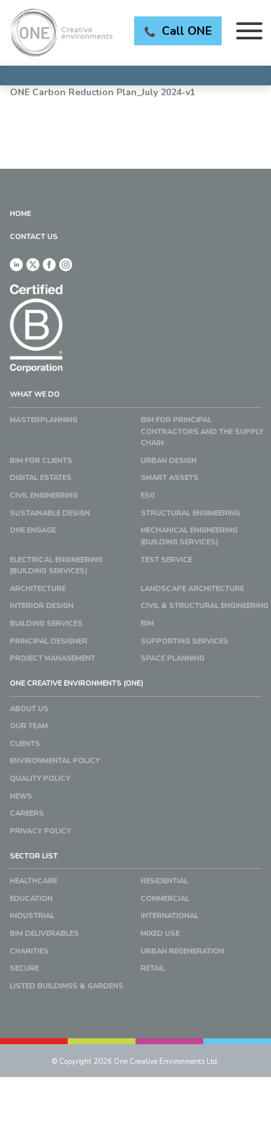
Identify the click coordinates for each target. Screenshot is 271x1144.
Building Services (46, 623)
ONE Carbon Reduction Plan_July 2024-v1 (102, 92)
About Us (29, 709)
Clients (25, 744)
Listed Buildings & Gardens (67, 986)
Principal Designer (48, 641)
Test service (166, 560)
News (21, 796)
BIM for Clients (41, 461)
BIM (147, 623)
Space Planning (173, 658)
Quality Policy (40, 778)
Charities (29, 951)
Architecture (38, 589)
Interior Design (42, 606)
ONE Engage (33, 530)
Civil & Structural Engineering (204, 606)
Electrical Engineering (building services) (56, 566)
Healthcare (33, 881)
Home (20, 214)
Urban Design (169, 461)
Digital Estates (41, 478)
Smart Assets (170, 478)
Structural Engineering (190, 513)
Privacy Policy (40, 831)
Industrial (32, 916)
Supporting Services (184, 641)
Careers (27, 813)
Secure (24, 968)
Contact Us (34, 237)
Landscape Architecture (192, 589)
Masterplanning (44, 420)
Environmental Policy (55, 761)
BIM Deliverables (44, 933)
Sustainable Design (50, 513)
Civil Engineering (44, 495)
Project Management (52, 658)
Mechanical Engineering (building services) (189, 536)
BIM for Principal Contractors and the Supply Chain (202, 431)
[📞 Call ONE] (135, 75)
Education (31, 899)
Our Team (29, 726)
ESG (148, 495)
